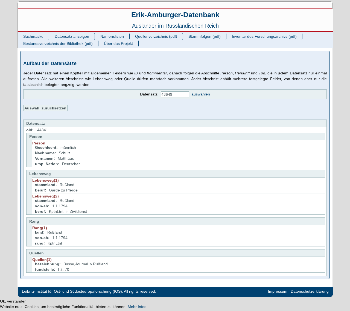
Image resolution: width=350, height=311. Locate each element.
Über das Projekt (118, 43)
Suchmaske (33, 36)
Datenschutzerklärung (310, 291)
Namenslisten (112, 36)
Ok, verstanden (13, 301)
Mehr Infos (137, 306)
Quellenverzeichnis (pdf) (156, 36)
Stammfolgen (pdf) (204, 36)
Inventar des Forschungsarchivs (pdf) (264, 36)
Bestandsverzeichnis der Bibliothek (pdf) (58, 43)
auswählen (200, 94)
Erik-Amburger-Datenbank (175, 15)
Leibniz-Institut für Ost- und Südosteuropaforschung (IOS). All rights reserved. (89, 291)
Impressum (277, 291)
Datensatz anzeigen (72, 36)
